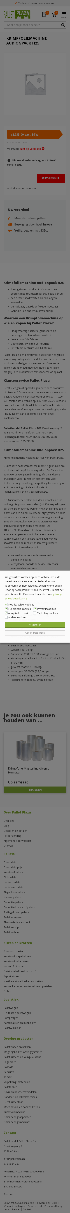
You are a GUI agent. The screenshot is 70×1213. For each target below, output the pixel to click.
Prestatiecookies (46, 609)
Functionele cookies (19, 609)
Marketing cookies (47, 613)
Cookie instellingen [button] (35, 633)
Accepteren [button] (35, 625)
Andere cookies (17, 618)
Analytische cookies (19, 613)
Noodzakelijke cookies (21, 605)
